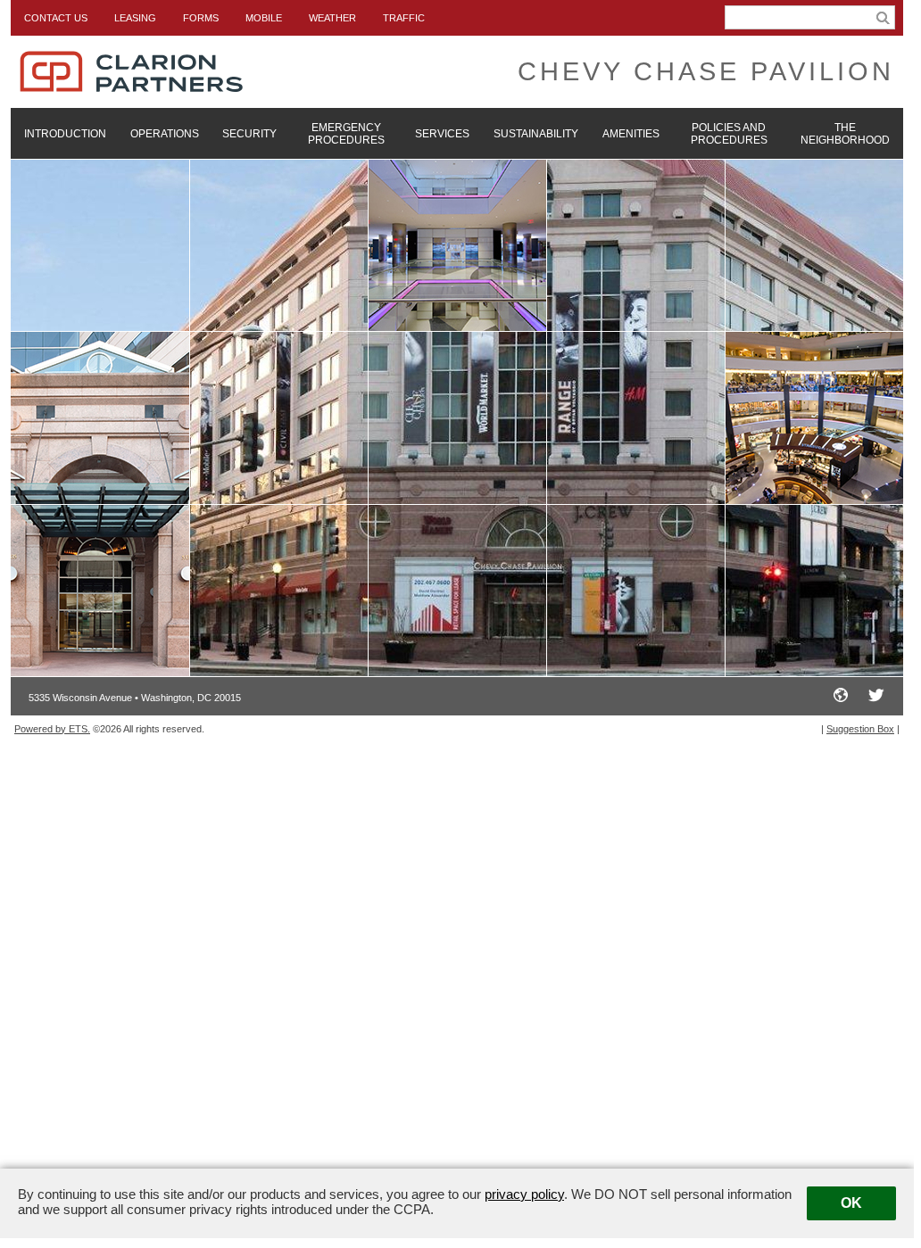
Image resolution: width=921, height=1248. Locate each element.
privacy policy (524, 1194)
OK (851, 1203)
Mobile (263, 17)
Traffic (404, 17)
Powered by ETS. (52, 728)
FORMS (201, 17)
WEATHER (332, 17)
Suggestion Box (860, 728)
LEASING (135, 17)
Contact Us (55, 17)
